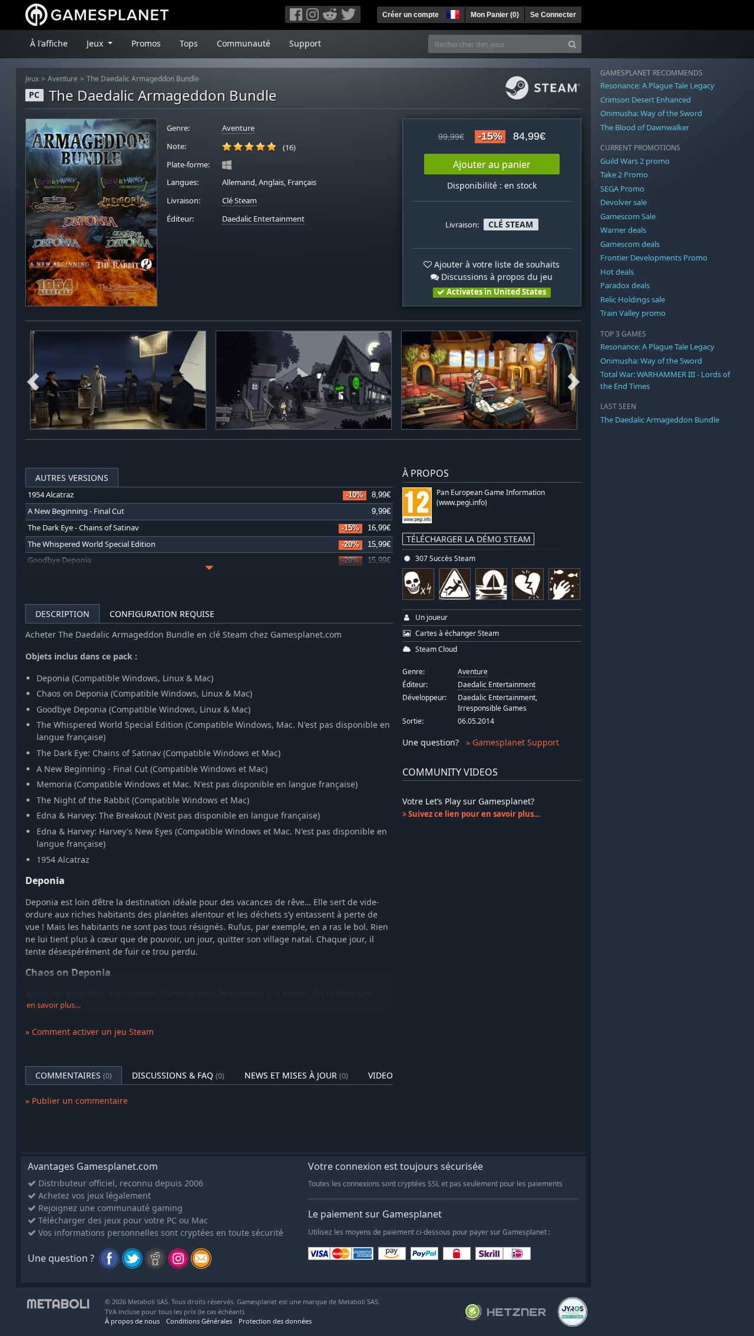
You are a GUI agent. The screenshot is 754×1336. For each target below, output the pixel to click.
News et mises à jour (296, 1075)
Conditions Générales (199, 1321)
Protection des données (275, 1321)
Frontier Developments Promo (653, 257)
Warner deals (623, 230)
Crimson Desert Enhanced (645, 99)
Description (62, 613)
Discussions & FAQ (178, 1075)
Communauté (243, 43)
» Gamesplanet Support (512, 742)
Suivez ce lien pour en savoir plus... (473, 814)
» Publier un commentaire (76, 1100)
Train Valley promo (633, 313)
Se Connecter (553, 15)
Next (574, 380)
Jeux (32, 78)
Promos (146, 43)
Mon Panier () (495, 15)
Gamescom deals (630, 244)
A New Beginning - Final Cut (76, 511)
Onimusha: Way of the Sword (651, 113)
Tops (189, 43)
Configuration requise (162, 613)
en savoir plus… (54, 1005)
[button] (451, 13)
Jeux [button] (96, 43)
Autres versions (71, 477)
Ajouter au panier (492, 164)
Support (305, 43)
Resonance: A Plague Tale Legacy (657, 85)
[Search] (572, 44)
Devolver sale (623, 202)
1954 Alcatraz (51, 495)
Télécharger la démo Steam (468, 539)
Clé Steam (239, 201)
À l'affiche (49, 43)
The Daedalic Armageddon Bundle (143, 78)
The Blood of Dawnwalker (644, 127)
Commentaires (73, 1075)
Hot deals (617, 271)
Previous (33, 380)
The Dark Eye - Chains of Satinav (83, 528)
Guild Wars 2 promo (635, 161)
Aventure (63, 78)
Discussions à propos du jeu (496, 276)
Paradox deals (625, 285)
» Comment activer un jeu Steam (89, 1031)
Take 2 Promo (624, 174)
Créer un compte (410, 15)
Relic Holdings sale (632, 299)
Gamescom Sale (628, 216)
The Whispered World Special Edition (92, 544)
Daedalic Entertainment (263, 219)
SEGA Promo (622, 188)
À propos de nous (132, 1321)
